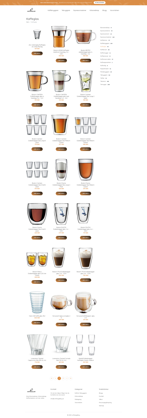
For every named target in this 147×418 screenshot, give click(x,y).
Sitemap (101, 405)
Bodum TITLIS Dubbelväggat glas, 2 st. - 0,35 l (61, 272)
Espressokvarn (106, 34)
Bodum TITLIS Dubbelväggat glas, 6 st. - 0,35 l (85, 272)
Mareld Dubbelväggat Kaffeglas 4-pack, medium (85, 359)
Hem (27, 22)
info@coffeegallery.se (57, 398)
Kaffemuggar (105, 53)
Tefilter (103, 78)
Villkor (101, 399)
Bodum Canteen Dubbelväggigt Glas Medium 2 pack (61, 140)
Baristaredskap (106, 27)
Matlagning (78, 399)
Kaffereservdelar (106, 59)
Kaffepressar (105, 56)
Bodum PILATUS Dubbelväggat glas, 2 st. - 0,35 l (61, 229)
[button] (67, 378)
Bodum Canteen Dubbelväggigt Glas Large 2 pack (85, 96)
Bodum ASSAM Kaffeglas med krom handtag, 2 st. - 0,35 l (61, 52)
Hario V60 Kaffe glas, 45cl (37, 316)
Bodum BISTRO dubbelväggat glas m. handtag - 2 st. (85, 52)
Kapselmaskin (105, 68)
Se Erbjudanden (99, 2)
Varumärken (114, 10)
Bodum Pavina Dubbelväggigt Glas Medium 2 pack (85, 185)
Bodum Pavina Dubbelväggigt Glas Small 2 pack (37, 229)
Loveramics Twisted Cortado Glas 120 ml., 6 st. (61, 359)
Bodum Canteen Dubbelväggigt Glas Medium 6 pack (85, 140)
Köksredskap (94, 10)
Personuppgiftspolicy (105, 402)
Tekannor (104, 81)
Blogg (104, 10)
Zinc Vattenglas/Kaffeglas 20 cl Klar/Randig (37, 46)
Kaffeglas (104, 46)
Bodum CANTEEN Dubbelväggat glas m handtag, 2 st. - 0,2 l (37, 96)
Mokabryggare (106, 72)
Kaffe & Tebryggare (81, 393)
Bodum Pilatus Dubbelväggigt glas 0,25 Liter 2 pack (37, 273)
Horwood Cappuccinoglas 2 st (61, 317)
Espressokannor (106, 31)
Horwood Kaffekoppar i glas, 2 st (85, 317)
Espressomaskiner (79, 10)
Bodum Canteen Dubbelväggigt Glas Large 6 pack (37, 140)
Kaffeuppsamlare (106, 62)
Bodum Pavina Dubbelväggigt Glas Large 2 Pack (61, 185)
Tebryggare (66, 10)
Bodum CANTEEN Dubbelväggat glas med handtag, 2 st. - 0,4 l (61, 96)
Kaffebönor (105, 40)
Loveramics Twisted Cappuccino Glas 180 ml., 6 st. (37, 359)
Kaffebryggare (53, 10)
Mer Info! (37, 53)
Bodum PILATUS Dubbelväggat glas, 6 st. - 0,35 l (86, 229)
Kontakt (101, 396)
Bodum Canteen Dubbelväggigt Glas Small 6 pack (37, 185)
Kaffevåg (104, 65)
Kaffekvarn (104, 49)
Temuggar (105, 84)
